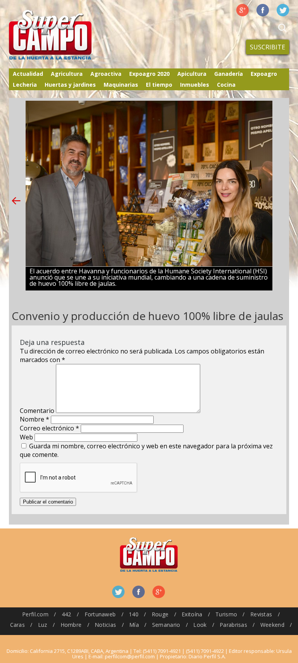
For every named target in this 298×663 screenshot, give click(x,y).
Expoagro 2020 (149, 73)
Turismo (226, 614)
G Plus (242, 10)
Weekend (272, 624)
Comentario (37, 410)
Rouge (160, 614)
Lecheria (25, 84)
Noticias (105, 624)
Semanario (166, 624)
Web (26, 437)
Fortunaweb (100, 614)
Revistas (261, 614)
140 (134, 614)
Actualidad (28, 73)
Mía (134, 624)
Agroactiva (105, 73)
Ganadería (228, 73)
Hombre (71, 624)
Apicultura (191, 73)
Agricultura (67, 73)
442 (66, 614)
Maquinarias (121, 84)
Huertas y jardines (70, 84)
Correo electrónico (49, 428)
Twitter (283, 10)
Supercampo (66, 35)
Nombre (34, 419)
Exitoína (192, 614)
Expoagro (264, 73)
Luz (42, 624)
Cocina (226, 84)
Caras (17, 624)
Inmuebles (194, 84)
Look (199, 624)
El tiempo (159, 84)
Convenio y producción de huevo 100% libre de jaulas (147, 315)
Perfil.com (35, 614)
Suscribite (267, 47)
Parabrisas (233, 624)
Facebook (262, 10)
